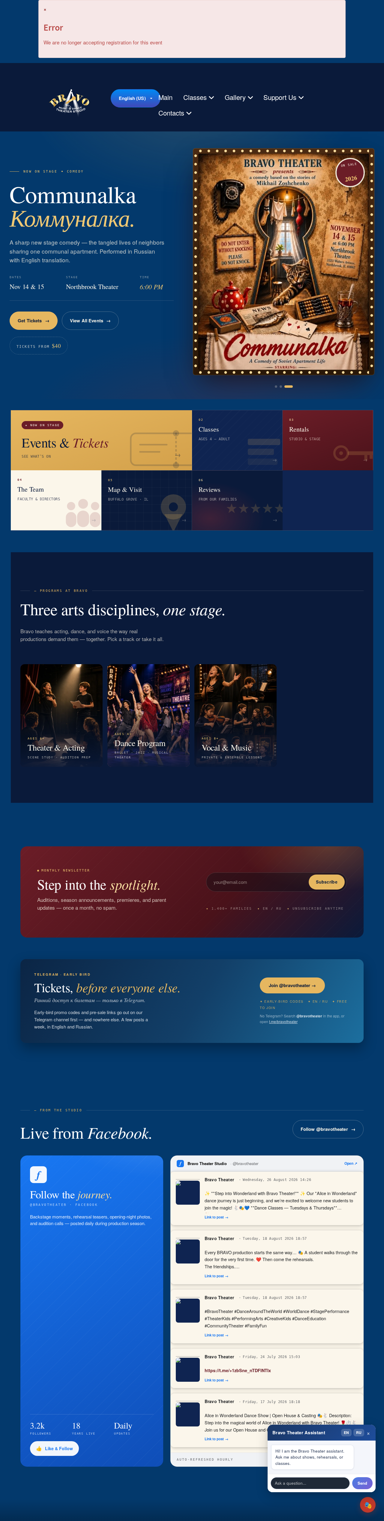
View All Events (94, 326)
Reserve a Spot (34, 326)
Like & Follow (59, 1448)
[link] (283, 262)
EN (346, 1432)
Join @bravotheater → (292, 985)
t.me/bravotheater (283, 1021)
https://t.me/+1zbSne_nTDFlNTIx (238, 1370)
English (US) (132, 98)
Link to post (214, 1217)
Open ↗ (350, 1163)
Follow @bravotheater (324, 1129)
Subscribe (327, 882)
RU (359, 1432)
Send (362, 1483)
